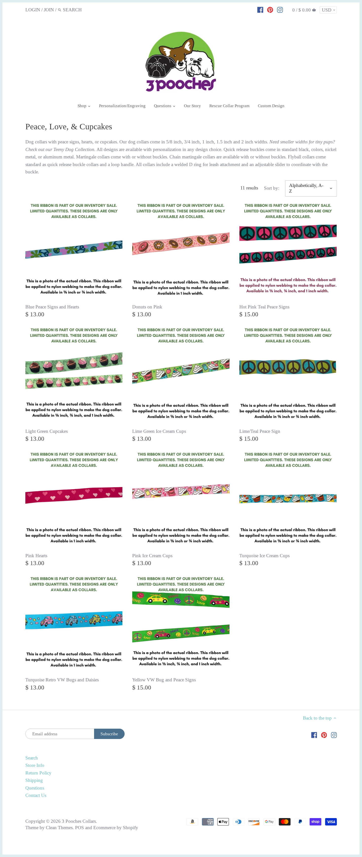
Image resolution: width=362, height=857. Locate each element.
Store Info (34, 765)
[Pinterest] (270, 9)
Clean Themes (59, 827)
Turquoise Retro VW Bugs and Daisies (62, 679)
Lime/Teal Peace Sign (259, 431)
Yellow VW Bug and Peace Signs (164, 679)
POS (79, 827)
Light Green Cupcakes (46, 431)
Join (49, 9)
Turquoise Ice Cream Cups (264, 555)
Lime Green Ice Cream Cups (159, 431)
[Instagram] (280, 9)
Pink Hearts (36, 555)
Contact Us (35, 795)
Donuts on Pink (147, 306)
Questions (34, 787)
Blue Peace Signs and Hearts (52, 306)
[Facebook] (260, 9)
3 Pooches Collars (79, 821)
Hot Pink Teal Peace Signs (264, 306)
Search (31, 757)
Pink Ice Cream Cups (152, 555)
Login (32, 9)
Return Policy (38, 772)
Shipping (34, 780)
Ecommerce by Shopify (115, 827)
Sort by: (271, 188)
